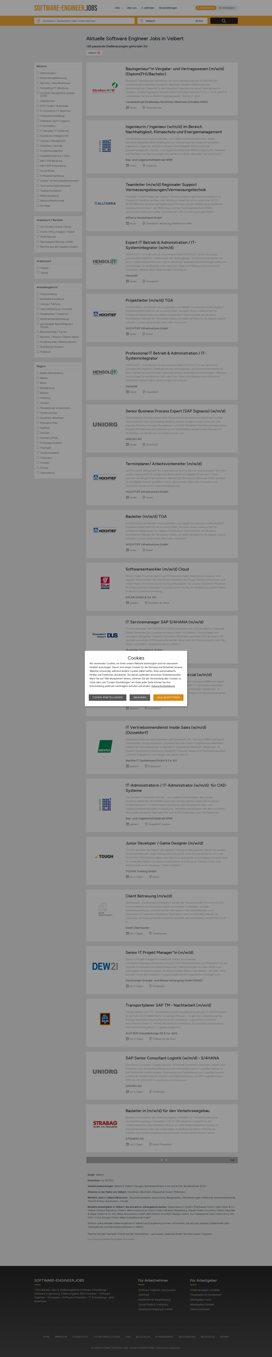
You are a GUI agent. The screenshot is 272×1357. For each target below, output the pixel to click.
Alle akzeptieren (168, 697)
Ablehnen (139, 697)
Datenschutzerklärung (163, 686)
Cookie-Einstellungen (107, 697)
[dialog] (136, 678)
